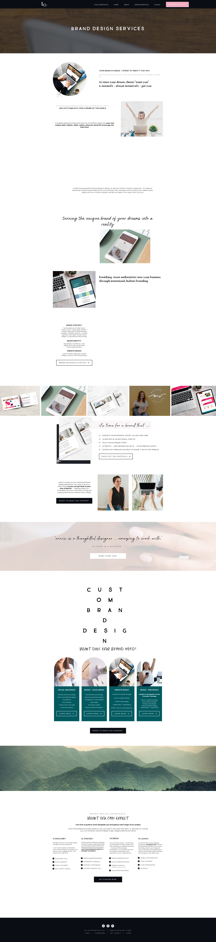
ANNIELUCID (115, 930)
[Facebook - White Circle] (108, 925)
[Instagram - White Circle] (103, 925)
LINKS (128, 933)
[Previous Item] (3, 401)
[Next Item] (212, 401)
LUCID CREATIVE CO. (96, 930)
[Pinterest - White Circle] (112, 925)
